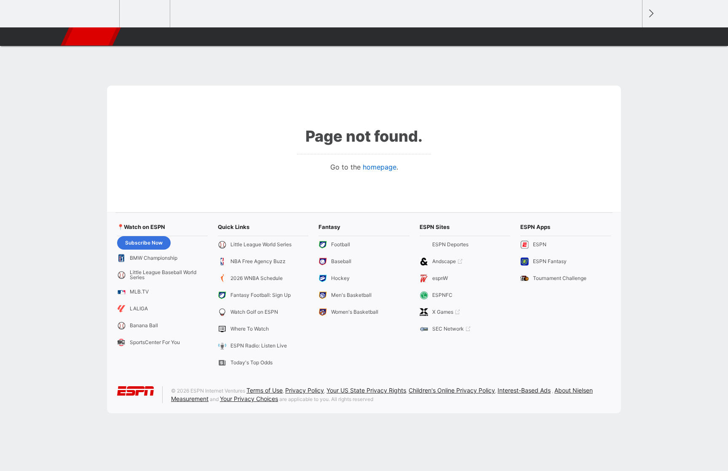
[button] (632, 36)
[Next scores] (650, 13)
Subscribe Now (144, 243)
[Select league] (94, 14)
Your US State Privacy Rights (366, 390)
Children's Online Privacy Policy (452, 390)
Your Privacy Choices (249, 398)
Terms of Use (264, 390)
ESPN (91, 36)
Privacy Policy (304, 390)
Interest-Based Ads (524, 390)
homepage (379, 167)
